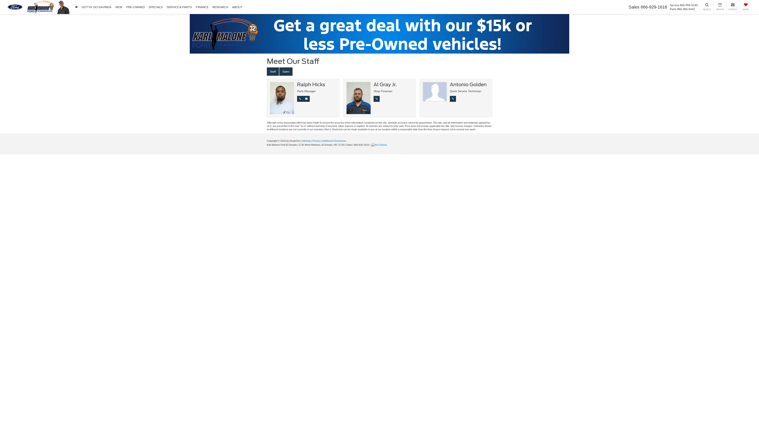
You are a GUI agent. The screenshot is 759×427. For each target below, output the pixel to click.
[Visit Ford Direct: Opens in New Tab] (379, 145)
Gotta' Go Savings (96, 7)
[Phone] (300, 99)
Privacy (316, 141)
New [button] (118, 7)
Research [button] (220, 7)
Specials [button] (156, 7)
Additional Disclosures (334, 141)
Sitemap (306, 141)
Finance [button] (202, 7)
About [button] (237, 7)
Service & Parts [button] (179, 7)
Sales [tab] (285, 71)
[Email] (306, 99)
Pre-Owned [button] (135, 7)
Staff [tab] (273, 71)
